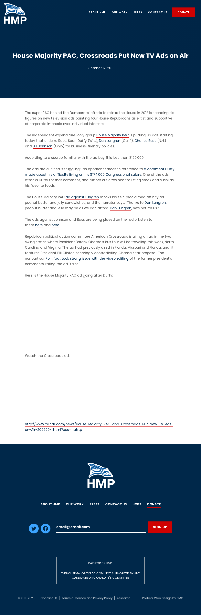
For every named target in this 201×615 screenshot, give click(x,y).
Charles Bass (145, 140)
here (39, 225)
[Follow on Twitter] (34, 532)
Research (123, 598)
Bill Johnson (42, 146)
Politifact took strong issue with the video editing (87, 258)
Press (94, 504)
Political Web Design (157, 598)
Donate (154, 504)
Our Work (75, 504)
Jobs (137, 504)
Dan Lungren (109, 140)
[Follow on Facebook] (45, 532)
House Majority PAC (112, 135)
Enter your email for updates (101, 527)
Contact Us (116, 504)
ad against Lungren (82, 197)
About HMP (50, 504)
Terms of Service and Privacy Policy (86, 598)
